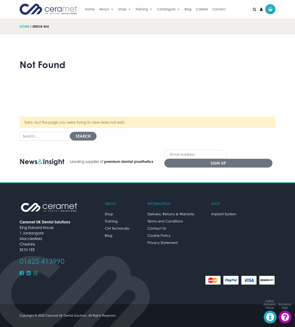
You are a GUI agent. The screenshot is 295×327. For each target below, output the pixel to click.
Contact (219, 9)
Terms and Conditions (165, 221)
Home (89, 9)
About (104, 9)
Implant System (223, 214)
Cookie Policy (159, 235)
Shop (122, 9)
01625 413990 (42, 261)
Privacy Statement (163, 242)
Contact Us (157, 228)
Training (142, 9)
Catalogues (166, 9)
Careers (202, 9)
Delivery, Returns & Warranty (171, 214)
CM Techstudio (117, 228)
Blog (188, 9)
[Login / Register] (261, 9)
